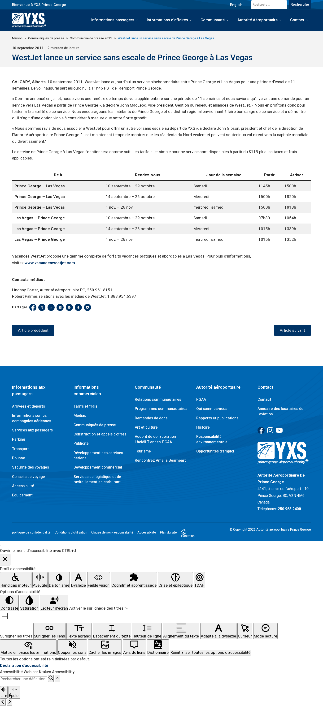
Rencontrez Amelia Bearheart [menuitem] (160, 460)
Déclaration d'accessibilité (24, 665)
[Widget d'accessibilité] (0, 545)
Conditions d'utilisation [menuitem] (71, 532)
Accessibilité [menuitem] (23, 486)
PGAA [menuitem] (201, 399)
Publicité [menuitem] (81, 443)
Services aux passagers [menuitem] (32, 430)
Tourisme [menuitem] (143, 451)
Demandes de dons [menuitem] (151, 418)
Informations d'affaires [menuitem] (167, 20)
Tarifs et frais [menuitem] (85, 406)
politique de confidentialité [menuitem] (31, 532)
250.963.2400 (289, 509)
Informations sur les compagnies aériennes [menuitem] (31, 418)
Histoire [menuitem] (203, 427)
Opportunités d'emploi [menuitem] (215, 451)
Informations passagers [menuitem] (112, 20)
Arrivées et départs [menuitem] (28, 406)
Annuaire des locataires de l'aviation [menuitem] (280, 411)
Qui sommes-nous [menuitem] (211, 409)
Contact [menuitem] (297, 20)
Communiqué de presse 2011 (91, 38)
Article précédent (33, 330)
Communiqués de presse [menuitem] (95, 425)
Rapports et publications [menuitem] (217, 418)
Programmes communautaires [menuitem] (161, 409)
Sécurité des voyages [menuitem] (30, 467)
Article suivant (292, 330)
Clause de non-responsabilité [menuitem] (112, 532)
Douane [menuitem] (18, 458)
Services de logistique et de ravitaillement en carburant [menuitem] (97, 479)
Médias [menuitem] (80, 415)
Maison (17, 38)
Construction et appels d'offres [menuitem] (100, 434)
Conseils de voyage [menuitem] (28, 477)
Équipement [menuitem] (22, 495)
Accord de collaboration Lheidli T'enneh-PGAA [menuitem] (155, 439)
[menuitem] (236, 4)
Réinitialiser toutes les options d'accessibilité (210, 652)
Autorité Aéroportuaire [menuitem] (257, 20)
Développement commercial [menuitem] (98, 467)
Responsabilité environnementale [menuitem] (211, 439)
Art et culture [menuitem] (146, 427)
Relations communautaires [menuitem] (158, 399)
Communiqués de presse (46, 38)
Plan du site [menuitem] (168, 532)
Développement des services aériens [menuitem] (98, 455)
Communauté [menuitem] (213, 20)
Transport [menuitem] (20, 449)
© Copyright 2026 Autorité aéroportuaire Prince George (270, 529)
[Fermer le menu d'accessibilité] (5, 559)
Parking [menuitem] (18, 439)
